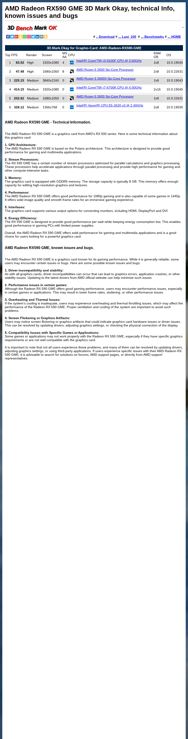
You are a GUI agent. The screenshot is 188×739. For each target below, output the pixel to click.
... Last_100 (127, 36)
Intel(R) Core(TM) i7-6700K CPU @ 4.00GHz (109, 87)
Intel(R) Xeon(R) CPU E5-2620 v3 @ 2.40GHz (109, 105)
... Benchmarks (152, 36)
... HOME (174, 36)
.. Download (105, 36)
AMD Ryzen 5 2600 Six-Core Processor (105, 69)
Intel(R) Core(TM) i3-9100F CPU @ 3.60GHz (109, 61)
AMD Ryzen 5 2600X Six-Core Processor (106, 78)
